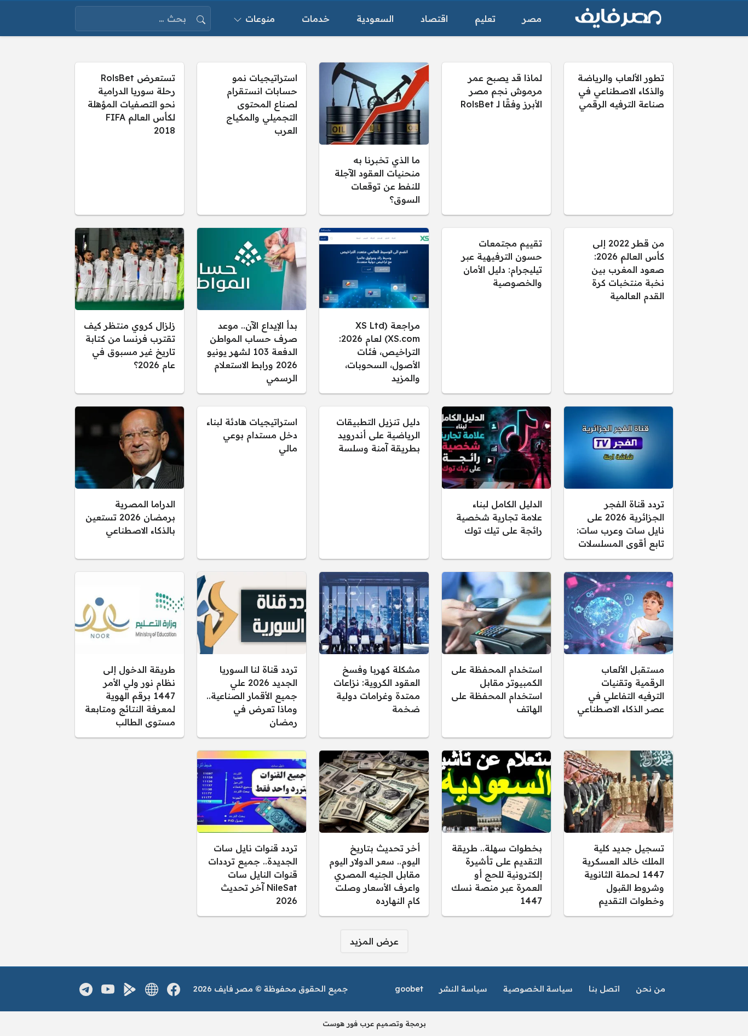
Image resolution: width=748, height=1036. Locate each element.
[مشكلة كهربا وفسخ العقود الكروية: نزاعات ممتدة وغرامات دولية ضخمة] (373, 654)
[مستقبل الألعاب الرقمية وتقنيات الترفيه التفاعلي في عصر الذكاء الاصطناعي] (618, 654)
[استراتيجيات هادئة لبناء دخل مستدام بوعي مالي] (251, 483)
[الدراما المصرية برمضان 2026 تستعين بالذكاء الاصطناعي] (129, 483)
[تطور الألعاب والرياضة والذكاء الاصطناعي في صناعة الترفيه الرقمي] (618, 138)
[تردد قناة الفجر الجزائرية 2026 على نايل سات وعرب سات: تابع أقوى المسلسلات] (618, 483)
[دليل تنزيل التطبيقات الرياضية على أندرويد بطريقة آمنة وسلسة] (373, 483)
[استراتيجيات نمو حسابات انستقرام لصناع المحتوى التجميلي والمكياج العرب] (251, 138)
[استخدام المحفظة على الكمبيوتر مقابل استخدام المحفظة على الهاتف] (496, 654)
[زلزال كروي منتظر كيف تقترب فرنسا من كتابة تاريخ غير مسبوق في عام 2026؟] (129, 310)
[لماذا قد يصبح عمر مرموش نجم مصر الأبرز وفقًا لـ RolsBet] (496, 138)
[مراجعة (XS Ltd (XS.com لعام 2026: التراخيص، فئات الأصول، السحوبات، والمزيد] (373, 310)
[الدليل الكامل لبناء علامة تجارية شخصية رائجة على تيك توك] (496, 483)
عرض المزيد (374, 941)
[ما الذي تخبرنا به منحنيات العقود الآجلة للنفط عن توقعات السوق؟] (373, 138)
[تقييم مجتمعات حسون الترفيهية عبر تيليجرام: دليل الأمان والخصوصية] (496, 310)
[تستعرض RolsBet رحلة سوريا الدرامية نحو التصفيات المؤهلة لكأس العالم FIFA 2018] (129, 138)
